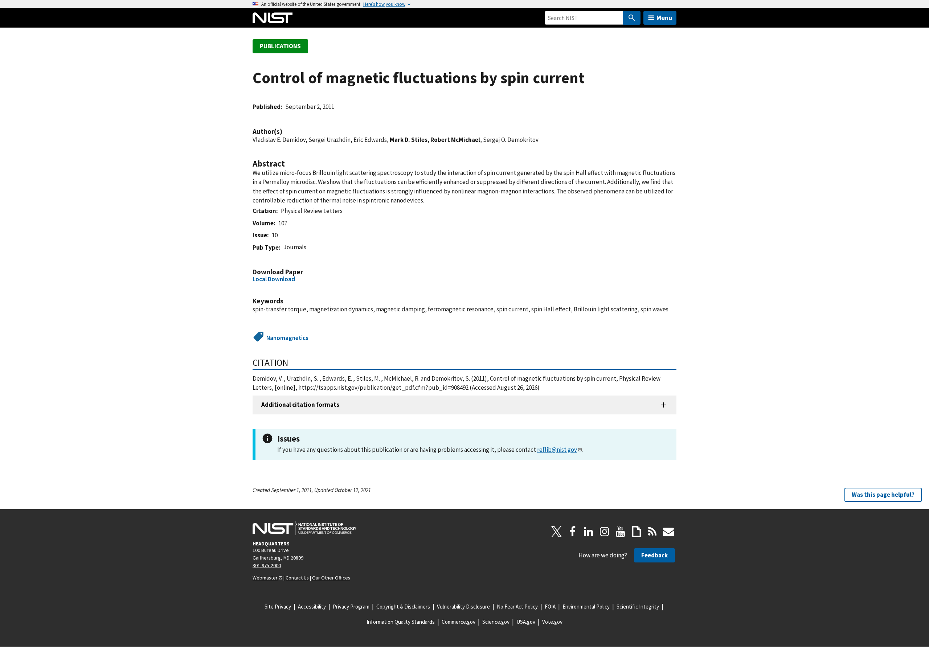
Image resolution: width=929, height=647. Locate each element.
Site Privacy (278, 606)
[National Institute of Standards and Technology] (304, 528)
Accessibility (312, 606)
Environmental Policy (586, 606)
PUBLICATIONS (280, 46)
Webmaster (265, 577)
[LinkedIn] (589, 532)
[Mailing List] (668, 532)
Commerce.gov (458, 621)
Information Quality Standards (401, 621)
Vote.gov (552, 621)
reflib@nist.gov (557, 450)
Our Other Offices (331, 577)
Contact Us (297, 577)
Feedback (654, 555)
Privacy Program (351, 606)
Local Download (274, 279)
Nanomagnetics (287, 338)
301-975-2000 (267, 565)
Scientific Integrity (638, 606)
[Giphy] (636, 532)
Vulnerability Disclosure (463, 606)
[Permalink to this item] (286, 131)
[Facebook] (573, 532)
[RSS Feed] (652, 532)
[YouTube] (621, 532)
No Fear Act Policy (517, 606)
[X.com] (557, 532)
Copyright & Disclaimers (403, 606)
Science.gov (495, 621)
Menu (664, 17)
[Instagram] (605, 532)
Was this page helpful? (883, 494)
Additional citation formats (300, 405)
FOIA (550, 606)
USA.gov (525, 621)
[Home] (272, 18)
